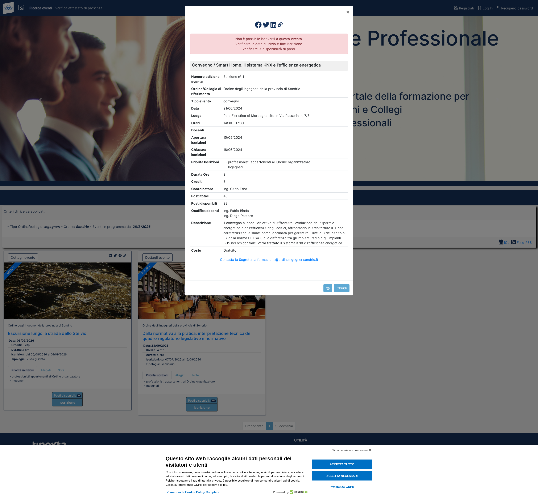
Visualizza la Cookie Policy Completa (193, 492)
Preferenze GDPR (342, 486)
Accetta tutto (342, 464)
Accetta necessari (342, 476)
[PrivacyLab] (298, 492)
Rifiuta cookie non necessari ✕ (351, 450)
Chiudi (342, 288)
